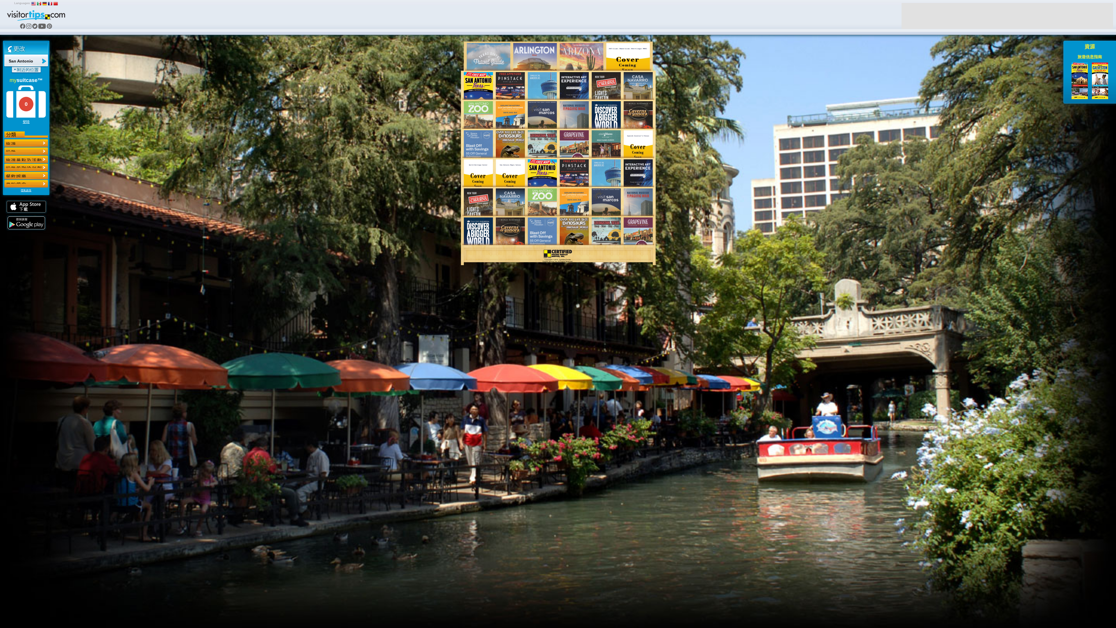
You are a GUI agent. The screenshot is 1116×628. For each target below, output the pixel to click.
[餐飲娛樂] (26, 159)
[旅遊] (26, 143)
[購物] (26, 167)
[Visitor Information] (26, 184)
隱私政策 (26, 190)
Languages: (22, 3)
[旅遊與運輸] (26, 175)
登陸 (26, 122)
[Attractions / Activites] (26, 151)
